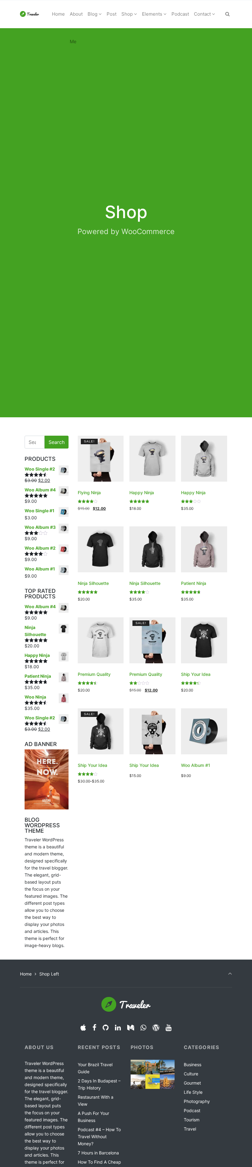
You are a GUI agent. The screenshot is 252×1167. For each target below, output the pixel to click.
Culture (191, 1073)
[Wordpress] (156, 1027)
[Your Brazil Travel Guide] (138, 1067)
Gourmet (192, 1083)
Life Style (193, 1092)
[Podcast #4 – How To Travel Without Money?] (153, 1082)
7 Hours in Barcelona (98, 1152)
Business (192, 1064)
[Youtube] (168, 1027)
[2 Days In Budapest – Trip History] (153, 1067)
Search (57, 442)
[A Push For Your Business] (138, 1082)
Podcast (192, 1110)
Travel (190, 1128)
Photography (197, 1101)
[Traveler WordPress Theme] (29, 14)
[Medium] (131, 1027)
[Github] (105, 1027)
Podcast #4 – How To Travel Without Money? (99, 1136)
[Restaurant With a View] (167, 1067)
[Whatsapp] (143, 1027)
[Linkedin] (118, 1027)
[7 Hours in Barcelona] (167, 1082)
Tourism (191, 1119)
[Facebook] (94, 1027)
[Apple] (83, 1027)
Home (26, 973)
